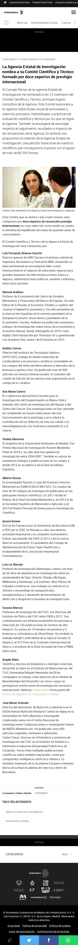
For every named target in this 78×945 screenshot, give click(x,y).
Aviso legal (13, 925)
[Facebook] (49, 940)
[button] (72, 12)
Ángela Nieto (41, 690)
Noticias (22, 23)
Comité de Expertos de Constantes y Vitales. (30, 694)
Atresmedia (39, 873)
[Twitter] (29, 940)
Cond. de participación (22, 931)
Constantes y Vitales (17, 821)
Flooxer (55, 897)
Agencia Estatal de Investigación (24, 811)
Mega (19, 890)
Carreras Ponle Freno (19, 2)
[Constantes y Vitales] (6, 23)
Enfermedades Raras (44, 23)
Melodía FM (22, 897)
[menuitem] (22, 23)
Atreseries (32, 890)
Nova (59, 883)
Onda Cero (45, 890)
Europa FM (59, 890)
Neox (45, 883)
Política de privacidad (34, 925)
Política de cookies (60, 925)
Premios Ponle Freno (42, 2)
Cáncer (66, 23)
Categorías (14, 854)
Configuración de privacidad (53, 931)
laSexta (32, 883)
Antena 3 (19, 883)
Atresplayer (39, 897)
